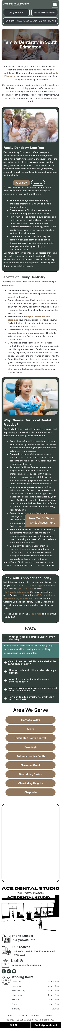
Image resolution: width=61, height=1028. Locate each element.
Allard (30, 728)
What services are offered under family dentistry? (32, 638)
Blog (21, 1015)
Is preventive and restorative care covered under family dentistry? (32, 689)
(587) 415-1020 (25, 588)
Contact (49, 1015)
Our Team (34, 1015)
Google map (35, 613)
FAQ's (30, 628)
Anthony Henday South (30, 756)
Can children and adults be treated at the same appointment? (32, 662)
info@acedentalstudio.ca (16, 592)
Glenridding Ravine (30, 774)
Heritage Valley (30, 719)
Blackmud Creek (30, 765)
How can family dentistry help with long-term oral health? (31, 698)
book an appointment (40, 585)
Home (10, 1015)
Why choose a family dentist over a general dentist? (29, 680)
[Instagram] (9, 971)
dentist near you (22, 549)
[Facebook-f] (4, 971)
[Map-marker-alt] (14, 971)
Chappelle (30, 792)
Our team (24, 457)
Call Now (15, 1025)
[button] (55, 4)
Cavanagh (30, 747)
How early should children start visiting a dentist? (32, 671)
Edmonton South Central (30, 738)
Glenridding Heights (30, 783)
